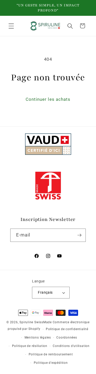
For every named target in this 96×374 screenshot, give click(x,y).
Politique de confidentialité (67, 329)
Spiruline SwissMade (35, 322)
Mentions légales (38, 337)
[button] (11, 26)
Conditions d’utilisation (71, 346)
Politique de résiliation (29, 346)
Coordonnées (66, 337)
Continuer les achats (48, 99)
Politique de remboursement (51, 354)
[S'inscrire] (79, 235)
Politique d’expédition (51, 363)
